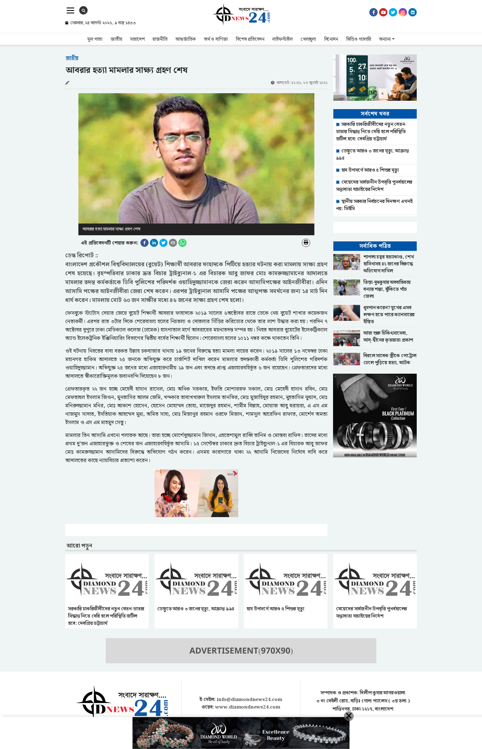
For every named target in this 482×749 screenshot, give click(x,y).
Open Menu (70, 11)
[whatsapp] (182, 243)
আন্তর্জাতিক (185, 39)
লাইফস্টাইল (282, 39)
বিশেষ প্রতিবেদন (250, 39)
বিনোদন (331, 39)
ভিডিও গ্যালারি (358, 39)
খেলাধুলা (308, 39)
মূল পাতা (94, 39)
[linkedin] (154, 243)
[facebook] (144, 243)
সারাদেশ (137, 39)
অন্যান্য (385, 39)
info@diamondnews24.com (249, 700)
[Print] (306, 243)
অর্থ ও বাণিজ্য (216, 39)
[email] (173, 243)
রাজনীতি (160, 39)
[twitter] (163, 243)
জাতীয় (116, 39)
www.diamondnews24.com (247, 707)
